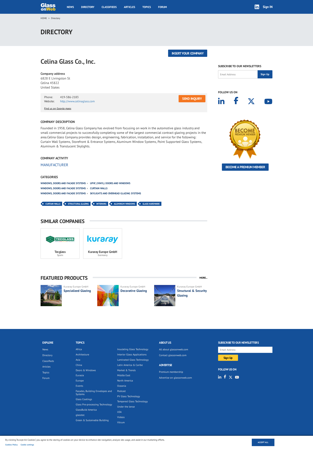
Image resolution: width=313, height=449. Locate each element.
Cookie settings (27, 444)
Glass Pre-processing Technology (94, 404)
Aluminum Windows (124, 203)
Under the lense (126, 406)
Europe (80, 380)
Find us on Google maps (57, 108)
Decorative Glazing (133, 291)
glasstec (80, 415)
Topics (146, 7)
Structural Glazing (78, 203)
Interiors (101, 203)
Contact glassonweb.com (172, 355)
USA (119, 412)
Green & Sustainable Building (92, 420)
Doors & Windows (86, 370)
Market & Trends (126, 370)
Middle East (123, 375)
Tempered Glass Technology (132, 401)
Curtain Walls (52, 203)
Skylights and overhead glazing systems (115, 193)
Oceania (121, 385)
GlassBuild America (86, 409)
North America (125, 380)
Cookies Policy (11, 444)
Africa (79, 349)
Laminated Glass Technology (133, 359)
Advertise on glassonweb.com (175, 377)
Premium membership (171, 372)
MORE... (203, 277)
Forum (162, 7)
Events (79, 385)
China (79, 365)
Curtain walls (98, 188)
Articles (129, 7)
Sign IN (268, 7)
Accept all (263, 442)
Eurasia (80, 375)
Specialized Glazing (77, 291)
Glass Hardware (151, 203)
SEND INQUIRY (192, 98)
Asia (78, 359)
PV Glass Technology (128, 396)
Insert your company (188, 53)
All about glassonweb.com (173, 349)
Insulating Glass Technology (132, 349)
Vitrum (121, 422)
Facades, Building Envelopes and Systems (94, 392)
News (70, 7)
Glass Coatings (84, 399)
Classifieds (109, 7)
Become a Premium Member (245, 167)
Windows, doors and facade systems (63, 183)
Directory (87, 7)
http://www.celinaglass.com (77, 101)
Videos (121, 417)
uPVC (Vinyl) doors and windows (110, 183)
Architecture (82, 354)
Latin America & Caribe (130, 365)
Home (44, 18)
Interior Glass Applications (132, 354)
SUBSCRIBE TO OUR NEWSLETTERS (239, 66)
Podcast (121, 391)
